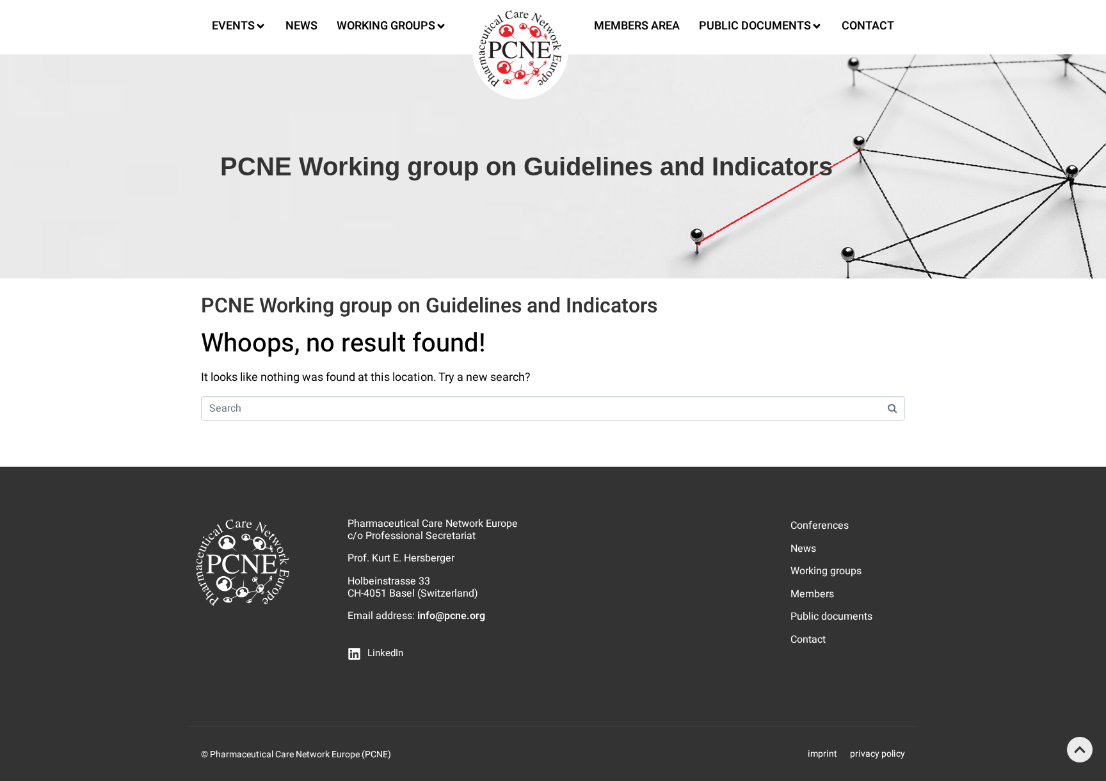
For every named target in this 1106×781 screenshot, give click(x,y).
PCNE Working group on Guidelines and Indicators (429, 306)
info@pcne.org (451, 616)
